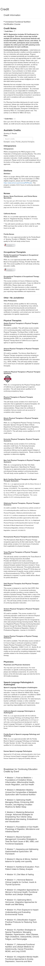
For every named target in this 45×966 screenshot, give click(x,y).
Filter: (6, 135)
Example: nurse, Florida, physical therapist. (19, 142)
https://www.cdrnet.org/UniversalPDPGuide (18, 183)
